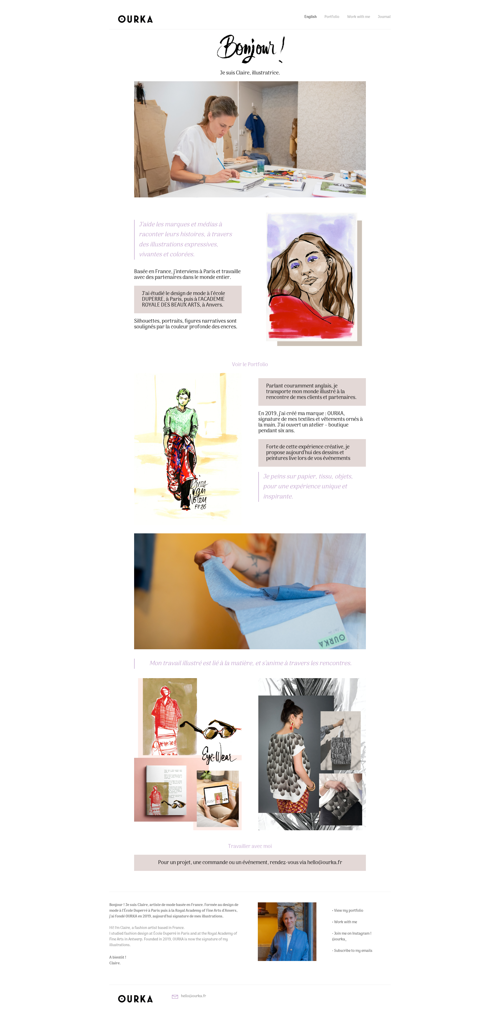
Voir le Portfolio (250, 365)
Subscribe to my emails (353, 951)
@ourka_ (339, 939)
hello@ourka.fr (193, 996)
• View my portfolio (347, 911)
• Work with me (344, 922)
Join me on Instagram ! (352, 934)
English (310, 17)
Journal (384, 17)
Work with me (358, 17)
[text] (175, 954)
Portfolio (331, 17)
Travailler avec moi (250, 846)
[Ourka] (135, 18)
